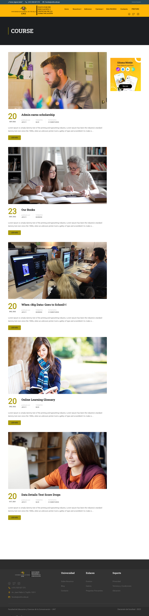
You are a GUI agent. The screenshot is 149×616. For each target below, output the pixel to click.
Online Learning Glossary (38, 400)
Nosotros (76, 9)
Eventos (89, 581)
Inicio (66, 9)
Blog (37, 122)
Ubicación (116, 591)
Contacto (124, 9)
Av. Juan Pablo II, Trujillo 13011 (24, 592)
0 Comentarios (53, 122)
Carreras (99, 9)
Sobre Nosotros (67, 581)
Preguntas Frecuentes (94, 591)
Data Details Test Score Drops (40, 495)
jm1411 (24, 122)
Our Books (28, 210)
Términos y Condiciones (122, 586)
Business (39, 217)
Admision (88, 9)
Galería (88, 586)
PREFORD (135, 9)
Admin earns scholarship (38, 115)
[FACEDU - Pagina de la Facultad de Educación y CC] (31, 11)
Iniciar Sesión (136, 2)
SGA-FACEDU (111, 9)
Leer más (14, 137)
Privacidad (117, 581)
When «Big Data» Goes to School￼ (44, 304)
